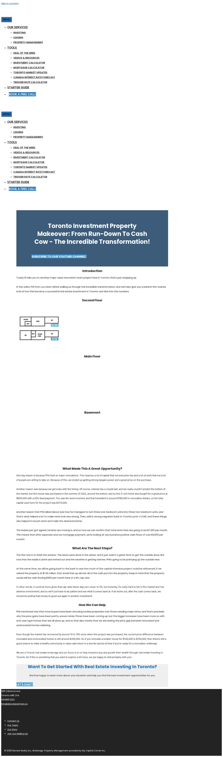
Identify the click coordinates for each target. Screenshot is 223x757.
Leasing (18, 37)
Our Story (12, 729)
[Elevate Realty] (31, 14)
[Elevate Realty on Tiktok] (42, 741)
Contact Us (13, 720)
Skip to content (10, 3)
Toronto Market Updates (30, 72)
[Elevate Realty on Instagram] (4, 741)
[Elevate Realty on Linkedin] (27, 741)
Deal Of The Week (24, 53)
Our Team (12, 725)
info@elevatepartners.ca (14, 703)
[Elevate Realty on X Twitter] (34, 741)
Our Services (17, 27)
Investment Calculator (29, 62)
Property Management (28, 42)
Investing (19, 32)
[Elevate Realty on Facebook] (19, 741)
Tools (12, 48)
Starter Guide (18, 87)
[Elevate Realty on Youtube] (12, 741)
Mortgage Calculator (28, 67)
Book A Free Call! (22, 94)
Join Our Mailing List (17, 733)
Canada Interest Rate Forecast (34, 77)
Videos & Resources (26, 58)
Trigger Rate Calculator (30, 82)
